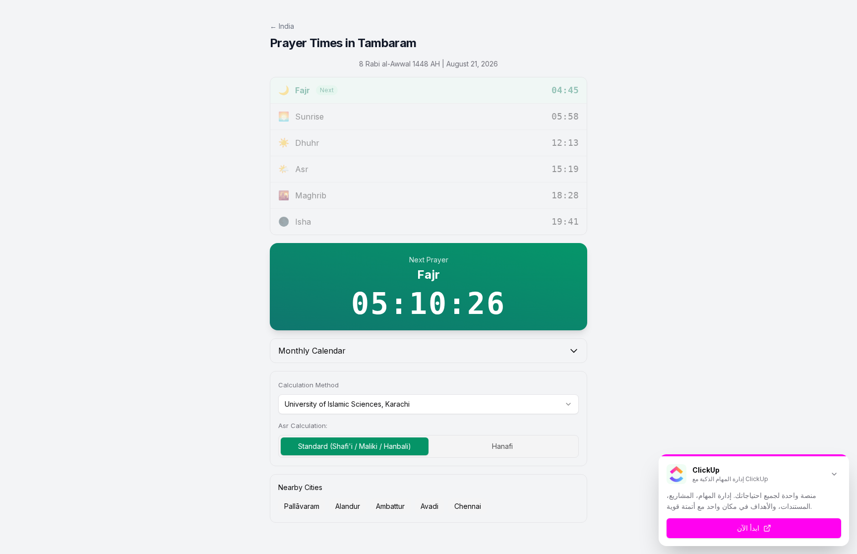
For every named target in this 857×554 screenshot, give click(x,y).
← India (282, 26)
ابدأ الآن (748, 528)
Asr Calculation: (302, 426)
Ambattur (390, 506)
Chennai (467, 506)
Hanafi (502, 446)
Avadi (429, 506)
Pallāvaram (301, 506)
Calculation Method (308, 385)
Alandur (347, 506)
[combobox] (428, 404)
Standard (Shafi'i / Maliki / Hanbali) (354, 446)
